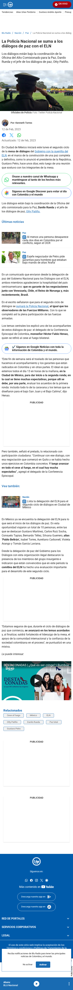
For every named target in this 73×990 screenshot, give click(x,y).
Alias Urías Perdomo (25, 12)
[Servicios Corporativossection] (68, 927)
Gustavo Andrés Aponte (50, 12)
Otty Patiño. (33, 211)
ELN (48, 715)
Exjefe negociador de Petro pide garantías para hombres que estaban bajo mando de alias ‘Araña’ (44, 259)
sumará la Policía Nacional (32, 306)
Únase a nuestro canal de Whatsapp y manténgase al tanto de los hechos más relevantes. (36, 180)
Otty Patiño (12, 722)
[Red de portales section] (68, 918)
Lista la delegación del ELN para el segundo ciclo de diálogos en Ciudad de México (46, 504)
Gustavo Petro (14, 728)
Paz (27, 33)
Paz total (54, 722)
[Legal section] (68, 935)
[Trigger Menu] (5, 4)
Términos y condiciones (19, 948)
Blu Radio (6, 33)
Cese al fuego (13, 715)
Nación (18, 33)
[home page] (36, 861)
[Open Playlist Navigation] (69, 983)
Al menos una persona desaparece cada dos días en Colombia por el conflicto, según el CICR (45, 240)
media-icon (36, 984)
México (33, 715)
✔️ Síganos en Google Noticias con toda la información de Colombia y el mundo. (38, 348)
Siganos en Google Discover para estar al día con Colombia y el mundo (39, 193)
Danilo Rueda (33, 722)
